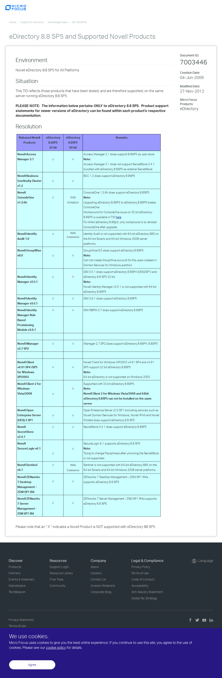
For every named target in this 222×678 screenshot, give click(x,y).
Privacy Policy (140, 567)
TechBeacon (17, 592)
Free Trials (56, 579)
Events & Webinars (21, 579)
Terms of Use (140, 573)
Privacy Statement (21, 620)
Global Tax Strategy (144, 598)
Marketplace (17, 585)
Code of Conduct (143, 579)
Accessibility (140, 585)
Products (15, 567)
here (118, 217)
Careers (96, 573)
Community (57, 585)
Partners (14, 573)
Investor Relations (103, 585)
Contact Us (98, 579)
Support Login (59, 567)
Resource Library (61, 573)
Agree (32, 665)
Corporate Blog (101, 592)
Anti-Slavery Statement (147, 592)
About (95, 567)
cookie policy (56, 647)
